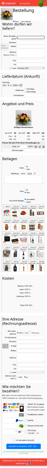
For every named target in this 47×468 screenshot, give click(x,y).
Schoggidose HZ (15, 235)
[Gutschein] (13, 426)
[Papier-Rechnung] (13, 432)
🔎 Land (13, 68)
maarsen (10, 3)
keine (29, 202)
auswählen (31, 199)
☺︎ (34, 173)
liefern (16, 21)
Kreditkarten (35, 414)
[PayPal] (13, 421)
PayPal (30, 420)
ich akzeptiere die (23, 440)
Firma (35, 333)
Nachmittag (31, 92)
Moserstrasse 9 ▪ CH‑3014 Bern (30, 461)
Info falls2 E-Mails (5, 346)
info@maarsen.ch (10, 461)
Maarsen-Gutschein (35, 426)
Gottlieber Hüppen (15, 208)
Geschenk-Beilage (16, 201)
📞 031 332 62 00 (23, 4)
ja (27, 166)
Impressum (20, 463)
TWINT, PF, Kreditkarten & (36, 407)
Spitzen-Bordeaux (23, 249)
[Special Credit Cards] (13, 415)
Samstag (5, 82)
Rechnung (32, 430)
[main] (23, 233)
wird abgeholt (26, 21)
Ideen (29, 174)
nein (28, 169)
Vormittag (30, 89)
